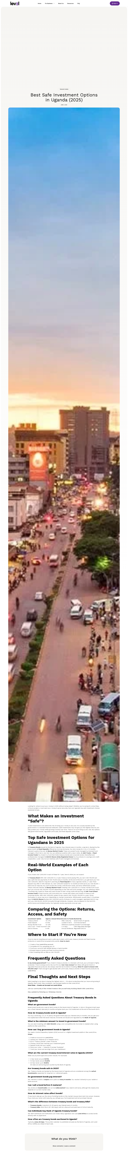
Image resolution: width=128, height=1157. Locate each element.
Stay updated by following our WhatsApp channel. (45, 992)
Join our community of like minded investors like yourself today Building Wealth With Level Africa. (61, 988)
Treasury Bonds (64, 89)
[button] (64, 1146)
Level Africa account (46, 944)
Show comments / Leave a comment (64, 1146)
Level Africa (32, 971)
